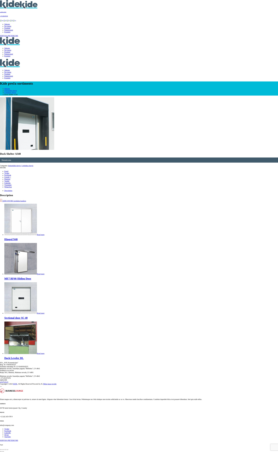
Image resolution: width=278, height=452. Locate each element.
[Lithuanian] (11, 20)
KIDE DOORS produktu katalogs (14, 201)
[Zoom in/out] (7, 449)
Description (8, 191)
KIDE (15, 384)
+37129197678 (4, 16)
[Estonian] (5, 20)
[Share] (3, 449)
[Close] (1, 386)
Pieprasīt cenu (6, 160)
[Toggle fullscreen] (5, 449)
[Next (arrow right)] (3, 451)
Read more (40, 235)
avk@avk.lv (3, 12)
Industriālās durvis (10, 91)
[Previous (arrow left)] (1, 451)
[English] (2, 20)
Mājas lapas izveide (49, 384)
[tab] (141, 191)
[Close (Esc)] (1, 449)
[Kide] (18, 8)
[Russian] (14, 20)
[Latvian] (8, 20)
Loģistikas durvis (10, 93)
